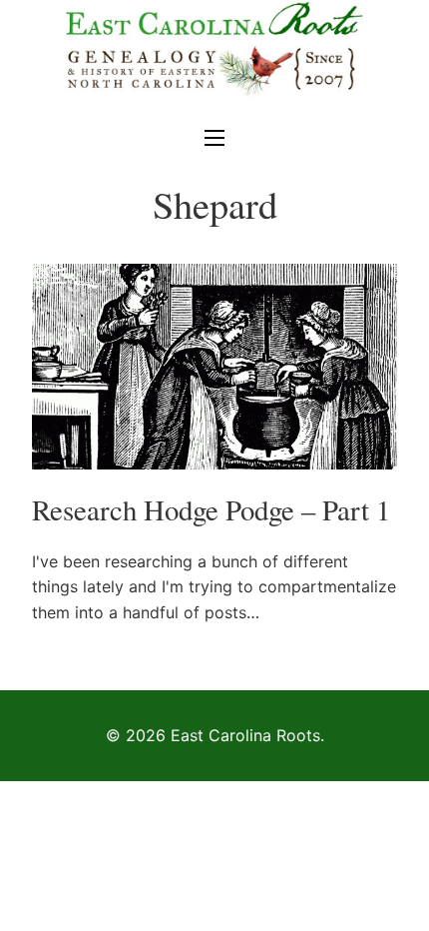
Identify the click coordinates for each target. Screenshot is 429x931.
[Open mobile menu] (214, 138)
